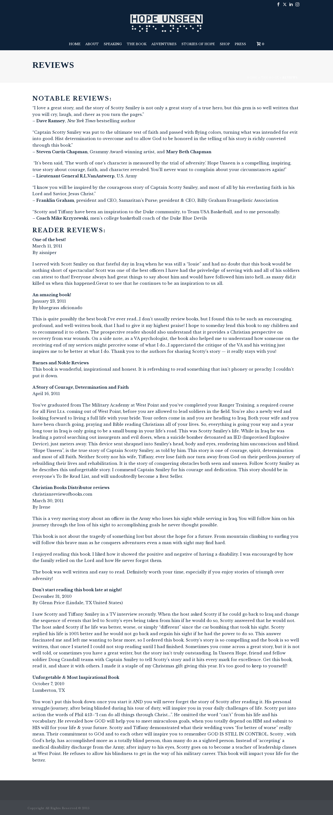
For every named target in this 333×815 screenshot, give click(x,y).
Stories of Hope (198, 44)
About (92, 44)
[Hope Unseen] (166, 23)
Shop (225, 44)
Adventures (163, 44)
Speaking (113, 44)
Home (74, 44)
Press (240, 44)
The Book (137, 44)
